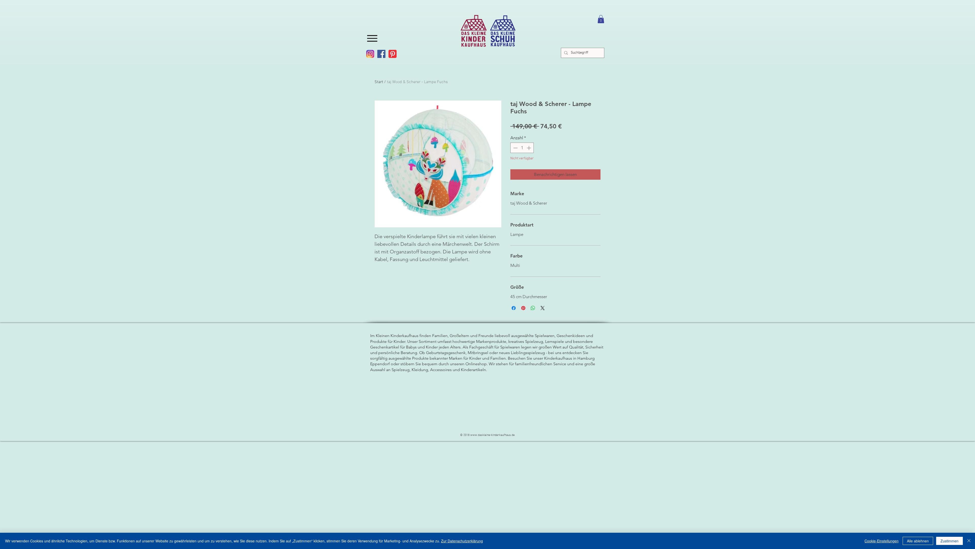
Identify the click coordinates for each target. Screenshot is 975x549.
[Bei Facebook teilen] (514, 308)
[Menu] (372, 38)
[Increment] (529, 148)
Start (379, 82)
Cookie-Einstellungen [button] (882, 540)
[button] (600, 19)
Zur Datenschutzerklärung (462, 540)
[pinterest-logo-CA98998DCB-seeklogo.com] (392, 54)
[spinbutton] (522, 148)
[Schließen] (969, 541)
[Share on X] (543, 308)
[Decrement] (515, 148)
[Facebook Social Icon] (381, 54)
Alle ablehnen (918, 540)
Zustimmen (949, 540)
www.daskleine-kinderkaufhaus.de (492, 435)
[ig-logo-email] (370, 54)
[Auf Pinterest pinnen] (523, 308)
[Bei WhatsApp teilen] (533, 308)
